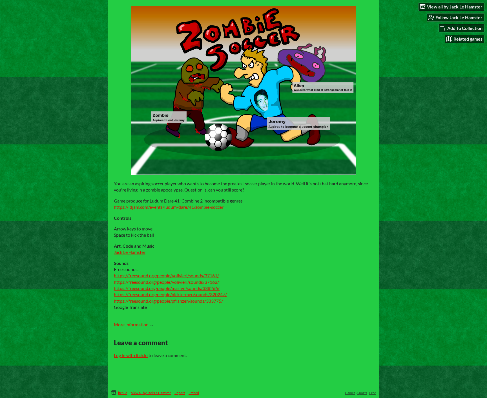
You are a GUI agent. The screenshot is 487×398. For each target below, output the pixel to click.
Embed (194, 393)
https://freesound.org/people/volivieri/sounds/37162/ (166, 282)
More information (131, 324)
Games (350, 393)
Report (179, 393)
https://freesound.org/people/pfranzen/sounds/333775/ (168, 301)
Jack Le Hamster (129, 252)
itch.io (122, 393)
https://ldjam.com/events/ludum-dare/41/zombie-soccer (168, 207)
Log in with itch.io (131, 355)
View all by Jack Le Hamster (151, 393)
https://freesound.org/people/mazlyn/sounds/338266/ (167, 288)
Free (372, 393)
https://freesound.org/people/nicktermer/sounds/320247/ (170, 294)
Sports (362, 393)
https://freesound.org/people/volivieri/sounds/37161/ (166, 275)
